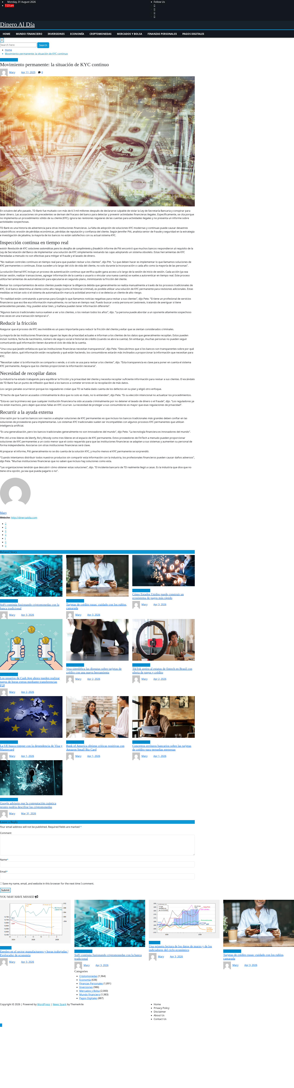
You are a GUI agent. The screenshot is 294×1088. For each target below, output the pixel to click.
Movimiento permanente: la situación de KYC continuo (36, 53)
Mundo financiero (29, 34)
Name (4, 859)
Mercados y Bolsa (129, 34)
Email (4, 871)
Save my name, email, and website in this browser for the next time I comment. (48, 883)
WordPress (43, 1004)
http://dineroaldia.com (24, 517)
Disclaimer (160, 1011)
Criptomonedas (100, 34)
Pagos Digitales (193, 34)
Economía (77, 34)
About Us (159, 1015)
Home (6, 34)
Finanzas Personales (162, 34)
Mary (12, 72)
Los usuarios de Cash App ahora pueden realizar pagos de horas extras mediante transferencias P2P (30, 681)
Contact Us (160, 1019)
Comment (5, 833)
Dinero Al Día (17, 24)
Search (43, 45)
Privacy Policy (161, 1008)
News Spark (59, 1004)
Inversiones (56, 34)
